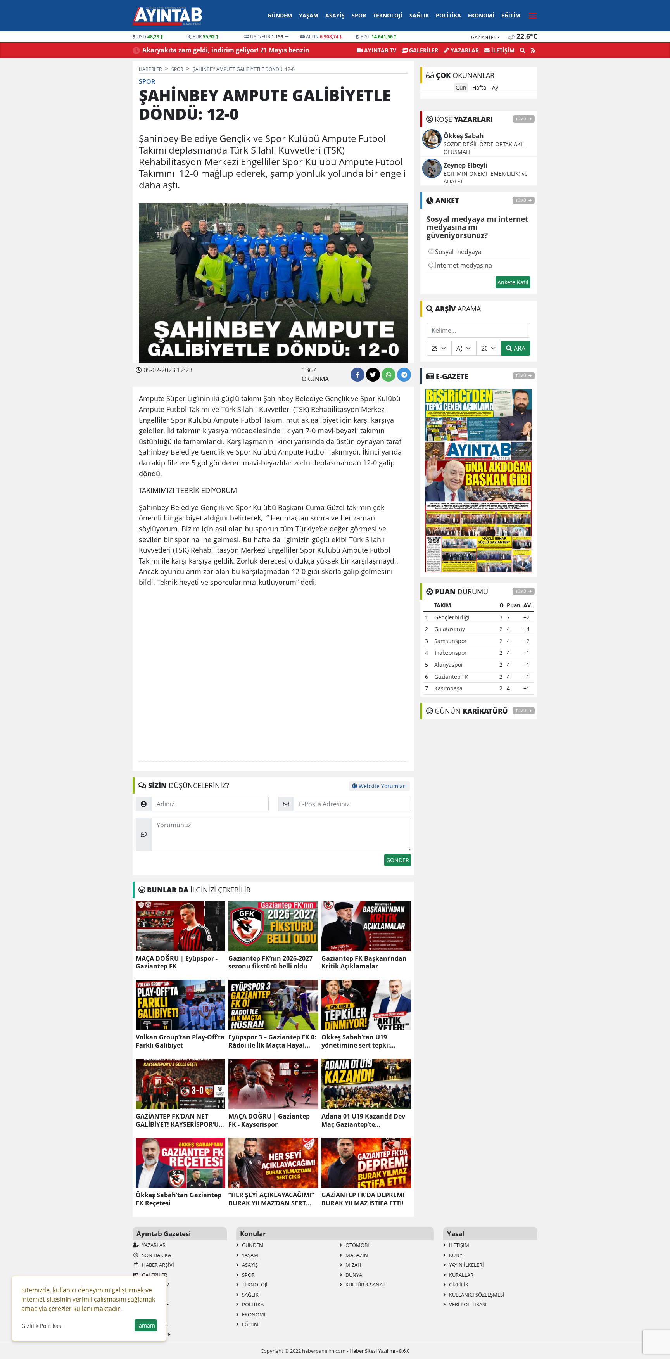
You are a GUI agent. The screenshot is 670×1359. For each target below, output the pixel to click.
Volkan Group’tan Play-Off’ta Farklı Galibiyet (180, 1041)
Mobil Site (155, 1304)
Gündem (280, 15)
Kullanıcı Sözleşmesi (476, 1294)
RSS (145, 1314)
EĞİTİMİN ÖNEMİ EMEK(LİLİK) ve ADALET (486, 177)
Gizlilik (458, 1284)
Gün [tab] (461, 87)
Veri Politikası (467, 1304)
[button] (530, 14)
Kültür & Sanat (364, 1284)
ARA (518, 348)
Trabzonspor (450, 652)
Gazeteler (154, 1324)
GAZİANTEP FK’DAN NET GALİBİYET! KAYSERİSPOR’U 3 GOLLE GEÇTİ (180, 1120)
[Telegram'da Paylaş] (404, 375)
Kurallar (460, 1274)
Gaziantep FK (451, 676)
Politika (448, 15)
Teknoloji (387, 15)
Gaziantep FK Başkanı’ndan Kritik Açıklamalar (364, 962)
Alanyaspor (448, 664)
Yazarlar (464, 50)
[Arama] (522, 50)
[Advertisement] (273, 674)
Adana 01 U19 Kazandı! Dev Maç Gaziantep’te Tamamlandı (363, 1120)
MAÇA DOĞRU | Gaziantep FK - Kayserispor (269, 1120)
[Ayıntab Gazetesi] (167, 16)
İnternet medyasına (462, 265)
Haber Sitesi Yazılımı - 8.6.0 (379, 1350)
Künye (456, 1255)
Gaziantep (483, 37)
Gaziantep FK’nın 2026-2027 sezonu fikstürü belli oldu (270, 962)
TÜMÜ (521, 118)
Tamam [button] (145, 1325)
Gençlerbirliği (452, 617)
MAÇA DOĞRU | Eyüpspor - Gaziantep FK (177, 962)
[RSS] (533, 50)
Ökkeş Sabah (464, 135)
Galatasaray (449, 629)
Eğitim (510, 15)
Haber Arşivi (157, 1264)
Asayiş (335, 15)
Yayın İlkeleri (466, 1264)
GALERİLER (423, 50)
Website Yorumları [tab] (382, 786)
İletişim (502, 50)
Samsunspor (450, 641)
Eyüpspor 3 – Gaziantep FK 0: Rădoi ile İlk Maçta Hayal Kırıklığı (272, 1041)
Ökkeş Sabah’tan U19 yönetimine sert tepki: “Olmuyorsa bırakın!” (355, 1041)
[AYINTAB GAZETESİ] (478, 480)
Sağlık (419, 15)
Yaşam (308, 15)
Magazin (356, 1255)
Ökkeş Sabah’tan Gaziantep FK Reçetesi (178, 1199)
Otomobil (358, 1244)
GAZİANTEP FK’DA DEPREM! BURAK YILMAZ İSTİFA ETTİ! (362, 1199)
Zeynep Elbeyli (465, 165)
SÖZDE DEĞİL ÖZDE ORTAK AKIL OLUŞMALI (484, 148)
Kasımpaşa (448, 688)
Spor (359, 15)
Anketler (153, 1294)
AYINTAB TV (379, 50)
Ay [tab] (495, 87)
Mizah (352, 1264)
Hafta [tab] (479, 87)
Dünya (353, 1274)
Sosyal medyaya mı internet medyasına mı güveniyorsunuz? (477, 227)
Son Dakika (156, 1255)
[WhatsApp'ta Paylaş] (388, 375)
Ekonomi (481, 15)
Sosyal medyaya (457, 251)
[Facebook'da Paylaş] (357, 375)
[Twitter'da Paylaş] (373, 375)
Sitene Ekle (156, 1334)
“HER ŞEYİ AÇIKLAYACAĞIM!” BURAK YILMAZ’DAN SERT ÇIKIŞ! (271, 1199)
